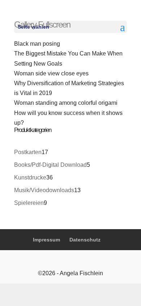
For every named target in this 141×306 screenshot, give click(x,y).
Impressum (46, 240)
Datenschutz (85, 240)
